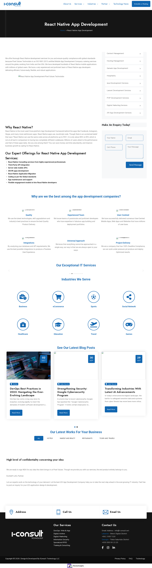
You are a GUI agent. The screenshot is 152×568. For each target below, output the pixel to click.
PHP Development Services (118, 98)
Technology (140, 558)
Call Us (67, 512)
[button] (9, 270)
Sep (44, 360)
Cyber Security (17, 384)
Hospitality (111, 76)
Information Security (61, 539)
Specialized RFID (60, 542)
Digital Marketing (60, 536)
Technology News (121, 3)
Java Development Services (117, 83)
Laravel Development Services (119, 90)
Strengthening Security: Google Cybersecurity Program (25, 392)
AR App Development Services (119, 113)
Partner (104, 3)
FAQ (130, 558)
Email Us (115, 512)
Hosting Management (115, 61)
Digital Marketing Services (117, 105)
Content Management (115, 53)
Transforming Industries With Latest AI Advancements (75, 390)
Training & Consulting (62, 545)
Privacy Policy (120, 558)
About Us (67, 3)
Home (62, 30)
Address (21, 512)
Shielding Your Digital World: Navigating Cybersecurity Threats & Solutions (123, 364)
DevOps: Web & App (62, 530)
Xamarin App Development (117, 68)
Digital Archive (59, 533)
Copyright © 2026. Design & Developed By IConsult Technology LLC (32, 558)
